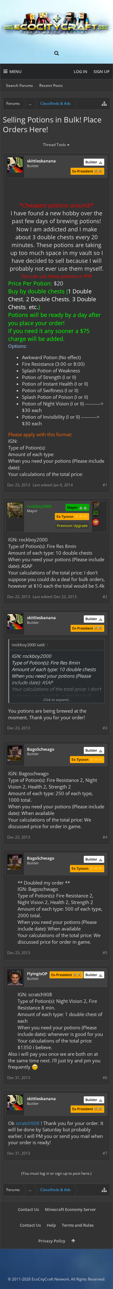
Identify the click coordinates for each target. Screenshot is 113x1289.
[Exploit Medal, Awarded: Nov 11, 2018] (96, 514)
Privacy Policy (51, 1241)
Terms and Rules (78, 1225)
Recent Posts (51, 85)
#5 (105, 952)
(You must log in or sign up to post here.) (56, 1173)
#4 (105, 837)
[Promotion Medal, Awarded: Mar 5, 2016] (96, 505)
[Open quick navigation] (104, 104)
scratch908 (28, 1123)
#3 (105, 728)
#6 (105, 1077)
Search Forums (19, 85)
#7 (105, 1153)
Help (51, 1225)
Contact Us (28, 1209)
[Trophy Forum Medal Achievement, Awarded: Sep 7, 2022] (96, 522)
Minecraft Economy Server (70, 1209)
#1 (105, 485)
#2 (105, 596)
